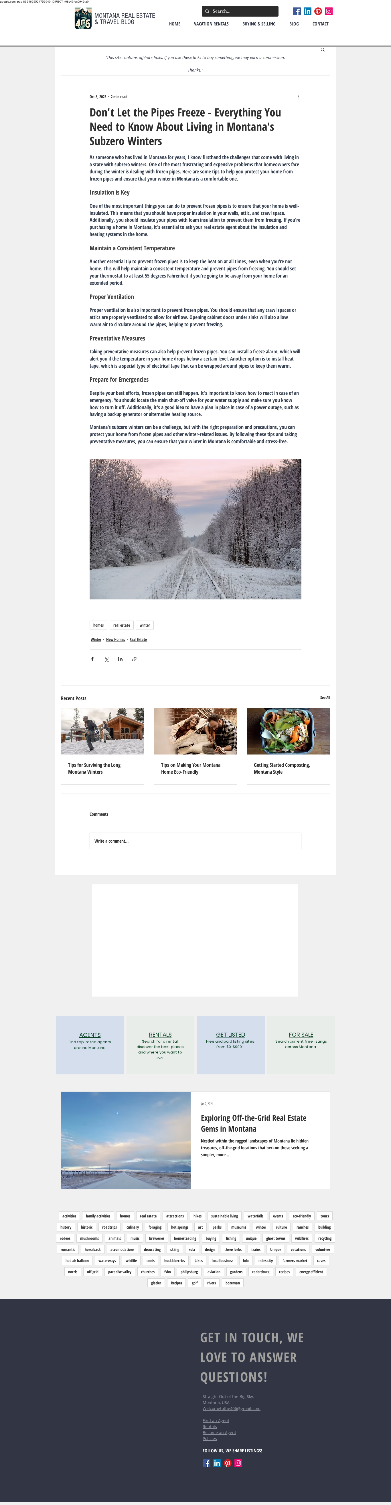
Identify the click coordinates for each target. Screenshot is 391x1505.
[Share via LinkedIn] (120, 659)
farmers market (295, 1260)
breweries (156, 1238)
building (324, 1227)
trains (255, 1249)
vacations (298, 1249)
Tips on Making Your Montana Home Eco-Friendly (190, 768)
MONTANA (107, 15)
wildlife (131, 1260)
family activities (98, 1216)
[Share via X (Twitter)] (106, 659)
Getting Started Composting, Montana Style (282, 768)
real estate (121, 625)
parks (217, 1227)
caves (321, 1260)
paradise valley (119, 1271)
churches (148, 1271)
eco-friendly (302, 1216)
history (65, 1227)
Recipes (176, 1283)
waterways (107, 1260)
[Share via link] (134, 659)
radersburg (260, 1271)
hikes (197, 1216)
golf (195, 1283)
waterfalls (255, 1216)
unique (251, 1238)
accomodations (122, 1249)
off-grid (92, 1271)
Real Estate (138, 639)
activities (69, 1216)
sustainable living (224, 1216)
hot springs (179, 1227)
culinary (133, 1227)
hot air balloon (77, 1260)
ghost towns (275, 1238)
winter (145, 625)
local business (222, 1260)
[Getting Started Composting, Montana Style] (288, 731)
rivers (211, 1283)
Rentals (210, 1426)
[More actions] (298, 96)
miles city (265, 1260)
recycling (324, 1238)
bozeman (233, 1283)
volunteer (322, 1249)
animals (114, 1238)
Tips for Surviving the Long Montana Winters (94, 768)
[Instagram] (329, 11)
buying (211, 1238)
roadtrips (109, 1227)
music (135, 1238)
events (278, 1216)
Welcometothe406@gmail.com (231, 1408)
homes (98, 625)
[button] (322, 49)
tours (325, 1216)
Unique (275, 1249)
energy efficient (311, 1271)
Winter (96, 639)
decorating (152, 1249)
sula (192, 1249)
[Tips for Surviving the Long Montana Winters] (102, 731)
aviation (214, 1271)
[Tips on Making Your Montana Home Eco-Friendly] (195, 731)
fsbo (167, 1271)
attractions (175, 1216)
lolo (246, 1260)
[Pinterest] (318, 11)
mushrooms (89, 1238)
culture (281, 1227)
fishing (231, 1238)
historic (86, 1227)
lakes (199, 1260)
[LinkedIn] (307, 11)
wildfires (302, 1238)
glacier (156, 1283)
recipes (284, 1271)
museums (238, 1227)
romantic (68, 1249)
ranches (303, 1227)
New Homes (115, 639)
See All (325, 697)
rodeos (65, 1238)
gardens (236, 1271)
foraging (155, 1227)
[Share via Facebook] (92, 659)
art (200, 1227)
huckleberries (174, 1260)
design (210, 1249)
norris (72, 1271)
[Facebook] (297, 11)
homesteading (185, 1238)
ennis (151, 1260)
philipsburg (189, 1271)
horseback (93, 1249)
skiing (174, 1249)
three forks (233, 1249)
